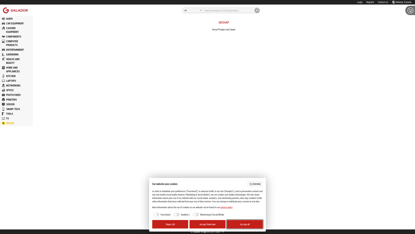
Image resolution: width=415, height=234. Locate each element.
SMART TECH (13, 109)
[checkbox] (161, 214)
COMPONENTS (13, 36)
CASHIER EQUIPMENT (12, 30)
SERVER (10, 104)
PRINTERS (11, 99)
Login (360, 2)
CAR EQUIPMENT (15, 23)
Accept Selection (207, 224)
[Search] (257, 10)
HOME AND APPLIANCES (13, 69)
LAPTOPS (11, 81)
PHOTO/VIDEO (13, 95)
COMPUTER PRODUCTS (12, 43)
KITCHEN (11, 76)
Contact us (383, 2)
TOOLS (9, 114)
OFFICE (10, 90)
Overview (257, 183)
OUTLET (10, 123)
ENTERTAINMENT (15, 50)
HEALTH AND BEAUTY (13, 61)
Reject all (170, 224)
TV (7, 118)
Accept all (244, 224)
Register (370, 2)
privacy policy (226, 207)
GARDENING (12, 54)
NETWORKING (13, 85)
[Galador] (15, 10)
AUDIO (9, 18)
